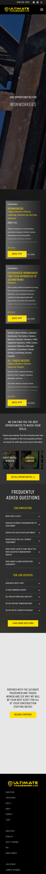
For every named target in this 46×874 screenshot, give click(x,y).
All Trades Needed (19, 360)
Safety (8, 803)
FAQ (7, 848)
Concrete (19, 339)
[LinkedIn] (37, 2)
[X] (41, 2)
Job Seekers (10, 798)
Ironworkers (12, 204)
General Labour (14, 333)
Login (8, 820)
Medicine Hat (22, 215)
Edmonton (18, 212)
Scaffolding (19, 353)
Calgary (11, 212)
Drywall (28, 353)
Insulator (11, 356)
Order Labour (11, 853)
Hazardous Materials (16, 346)
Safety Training (12, 842)
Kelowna (27, 212)
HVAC (35, 339)
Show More (11, 248)
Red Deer (33, 215)
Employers (10, 792)
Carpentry (32, 333)
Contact (9, 814)
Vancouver (12, 218)
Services (9, 837)
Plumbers (28, 339)
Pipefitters (12, 349)
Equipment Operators (16, 343)
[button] (42, 9)
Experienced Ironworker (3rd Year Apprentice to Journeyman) (23, 277)
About (8, 809)
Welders (24, 333)
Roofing (11, 353)
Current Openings (13, 870)
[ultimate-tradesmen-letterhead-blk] (17, 9)
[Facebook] (34, 2)
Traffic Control (31, 343)
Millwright (30, 346)
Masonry (11, 339)
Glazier (31, 349)
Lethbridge (12, 215)
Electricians (12, 336)
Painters (31, 336)
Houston (20, 367)
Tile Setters (23, 336)
